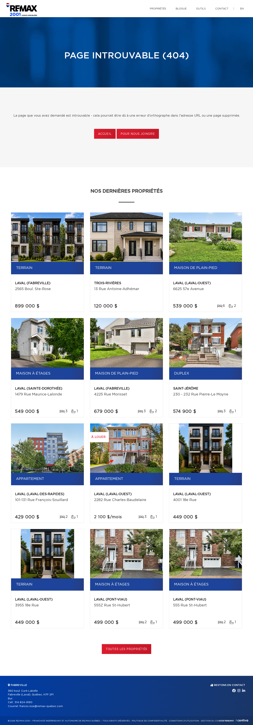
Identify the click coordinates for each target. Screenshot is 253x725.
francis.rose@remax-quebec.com (41, 706)
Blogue (181, 8)
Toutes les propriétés (126, 649)
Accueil (105, 134)
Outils (201, 8)
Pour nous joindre (138, 134)
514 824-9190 (23, 702)
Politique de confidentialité (149, 721)
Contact (221, 8)
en (242, 8)
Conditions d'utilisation (184, 721)
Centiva (242, 720)
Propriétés (158, 8)
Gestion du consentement (217, 721)
